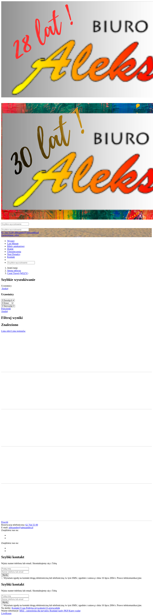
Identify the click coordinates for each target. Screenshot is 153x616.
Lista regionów (18, 331)
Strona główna (14, 270)
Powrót (4, 522)
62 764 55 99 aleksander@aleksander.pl (20, 232)
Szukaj (4, 288)
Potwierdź (6, 308)
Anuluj (4, 311)
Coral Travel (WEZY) (17, 273)
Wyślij (5, 575)
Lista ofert (6, 331)
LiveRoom (6, 613)
